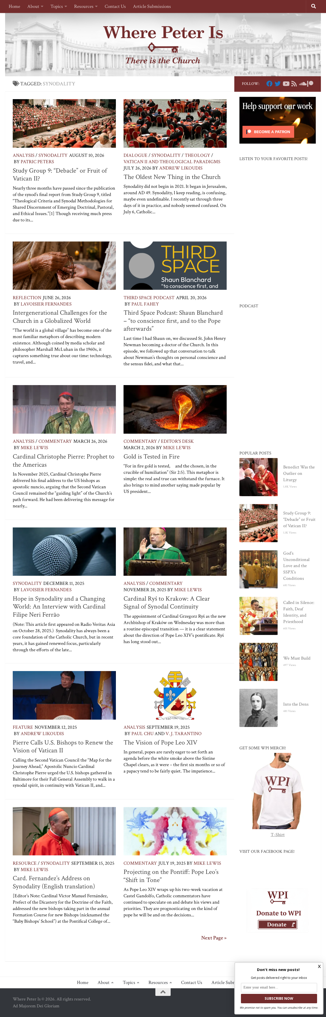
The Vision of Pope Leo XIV (160, 742)
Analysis (23, 155)
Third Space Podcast (149, 298)
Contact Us (115, 6)
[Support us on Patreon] (310, 84)
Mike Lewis (34, 448)
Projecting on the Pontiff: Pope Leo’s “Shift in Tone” (171, 876)
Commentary (55, 441)
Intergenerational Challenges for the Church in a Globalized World (60, 316)
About (33, 6)
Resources (83, 6)
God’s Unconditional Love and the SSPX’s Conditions (296, 566)
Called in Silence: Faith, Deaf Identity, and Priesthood (298, 612)
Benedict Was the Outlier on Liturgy (299, 473)
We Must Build (296, 658)
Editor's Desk (177, 441)
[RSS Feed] (294, 84)
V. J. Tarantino (184, 734)
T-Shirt (278, 835)
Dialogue (135, 155)
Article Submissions (152, 6)
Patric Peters (37, 162)
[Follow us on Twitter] (278, 84)
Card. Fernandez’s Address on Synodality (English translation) (54, 882)
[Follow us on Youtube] (286, 84)
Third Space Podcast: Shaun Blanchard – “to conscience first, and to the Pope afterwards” (173, 320)
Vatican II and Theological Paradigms (172, 162)
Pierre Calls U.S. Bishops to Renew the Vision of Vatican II (63, 746)
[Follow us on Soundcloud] (302, 84)
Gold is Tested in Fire (152, 456)
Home (14, 6)
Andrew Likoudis (180, 168)
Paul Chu (142, 734)
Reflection (27, 298)
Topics (56, 6)
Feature (23, 727)
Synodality (52, 155)
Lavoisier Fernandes (46, 304)
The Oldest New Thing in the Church (172, 177)
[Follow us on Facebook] (269, 84)
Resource (25, 863)
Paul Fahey (145, 304)
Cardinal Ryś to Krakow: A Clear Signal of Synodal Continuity (167, 602)
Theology (197, 155)
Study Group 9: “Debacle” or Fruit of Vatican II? (60, 174)
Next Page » (214, 938)
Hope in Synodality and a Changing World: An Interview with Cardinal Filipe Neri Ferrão (59, 606)
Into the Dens (295, 704)
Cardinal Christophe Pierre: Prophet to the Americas (63, 460)
